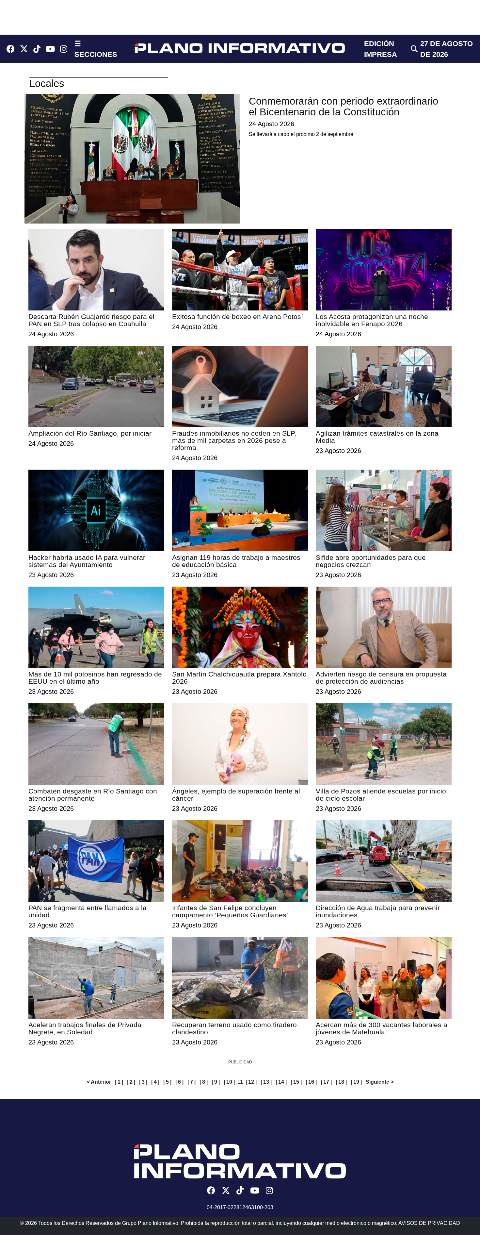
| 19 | (356, 1082)
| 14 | (281, 1082)
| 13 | (266, 1082)
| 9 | (216, 1082)
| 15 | (296, 1082)
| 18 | (341, 1082)
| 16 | (311, 1082)
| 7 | (191, 1082)
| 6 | (179, 1082)
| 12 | (251, 1082)
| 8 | (204, 1082)
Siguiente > (379, 1082)
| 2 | (131, 1082)
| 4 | (155, 1082)
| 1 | (119, 1082)
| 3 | (143, 1082)
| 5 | (167, 1082)
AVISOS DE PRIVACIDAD (429, 1223)
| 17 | (326, 1082)
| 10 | (229, 1082)
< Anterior (99, 1082)
